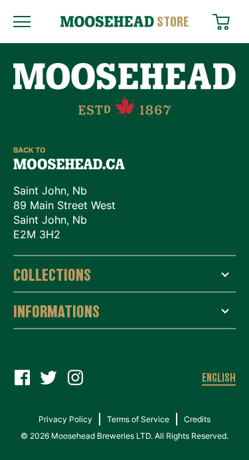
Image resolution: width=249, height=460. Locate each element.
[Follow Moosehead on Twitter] (48, 377)
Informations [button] (56, 311)
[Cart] (224, 20)
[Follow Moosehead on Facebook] (22, 377)
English (219, 378)
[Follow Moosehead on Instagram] (75, 377)
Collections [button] (52, 275)
